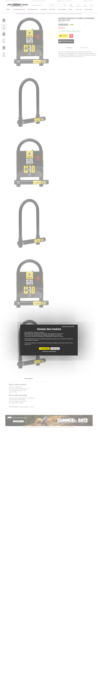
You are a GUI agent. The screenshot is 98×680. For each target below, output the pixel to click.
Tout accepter (45, 348)
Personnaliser (55, 348)
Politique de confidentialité (49, 351)
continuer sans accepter (68, 326)
